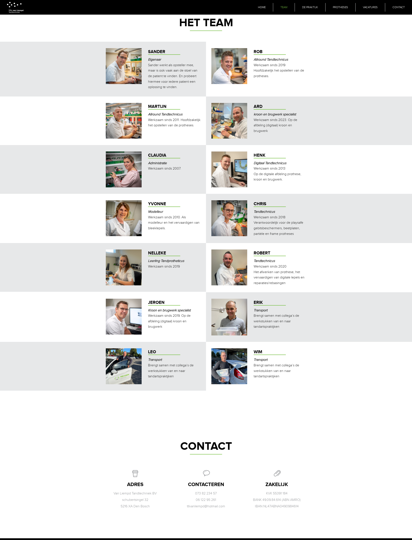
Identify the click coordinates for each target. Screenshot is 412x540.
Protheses (340, 7)
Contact (398, 7)
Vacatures (370, 7)
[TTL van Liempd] (15, 7)
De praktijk (310, 7)
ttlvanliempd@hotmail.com (206, 506)
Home (262, 7)
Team (283, 7)
